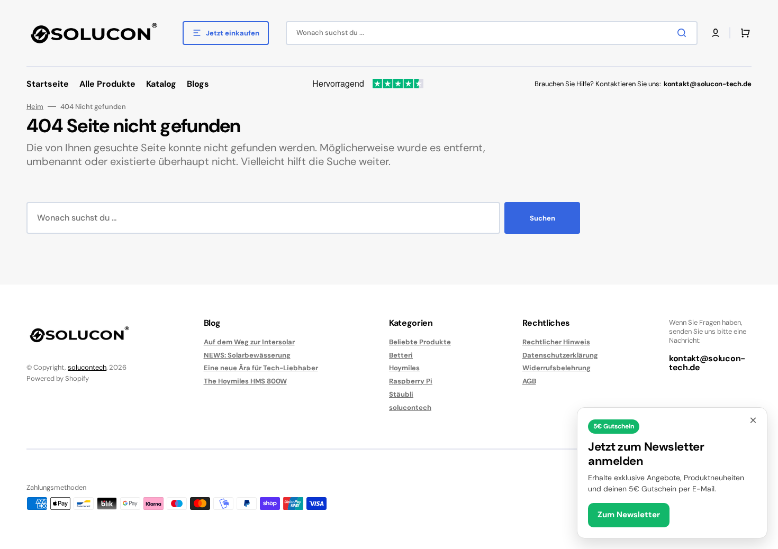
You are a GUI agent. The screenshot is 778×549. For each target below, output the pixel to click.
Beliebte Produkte (420, 342)
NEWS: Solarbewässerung (247, 355)
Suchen (542, 218)
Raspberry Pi (410, 381)
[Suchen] (684, 32)
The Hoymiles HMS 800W (245, 381)
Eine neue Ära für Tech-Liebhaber (261, 367)
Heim (34, 107)
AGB (529, 381)
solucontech (87, 367)
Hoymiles (404, 367)
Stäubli (401, 394)
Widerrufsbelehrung (556, 367)
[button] (715, 32)
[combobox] (492, 33)
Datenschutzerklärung (560, 355)
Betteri (401, 355)
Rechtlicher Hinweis (556, 342)
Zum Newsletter (629, 514)
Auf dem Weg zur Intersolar (249, 342)
